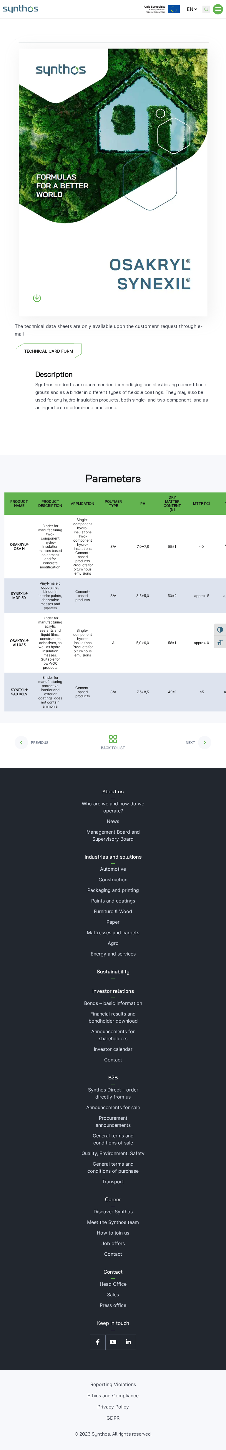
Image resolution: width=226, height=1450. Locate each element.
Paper (113, 922)
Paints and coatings (113, 901)
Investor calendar (113, 1049)
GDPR (113, 1418)
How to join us (113, 1233)
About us (113, 791)
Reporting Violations (113, 1384)
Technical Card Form (48, 351)
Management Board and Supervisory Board (113, 835)
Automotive (113, 869)
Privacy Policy (113, 1407)
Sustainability (113, 971)
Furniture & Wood (113, 911)
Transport (113, 1181)
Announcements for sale (113, 1107)
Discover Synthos (113, 1212)
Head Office (113, 1284)
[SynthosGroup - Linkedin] (128, 1342)
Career (113, 1199)
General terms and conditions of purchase (113, 1167)
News (113, 821)
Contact (113, 1060)
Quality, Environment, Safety (113, 1153)
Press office (113, 1305)
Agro (113, 943)
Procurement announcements (113, 1121)
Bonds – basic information (113, 1003)
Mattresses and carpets (113, 932)
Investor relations (113, 991)
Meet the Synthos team (113, 1222)
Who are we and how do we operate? (113, 807)
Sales (113, 1295)
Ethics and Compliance (113, 1395)
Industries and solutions (113, 857)
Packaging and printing (113, 890)
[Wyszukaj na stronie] (206, 9)
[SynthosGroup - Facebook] (97, 1342)
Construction (113, 879)
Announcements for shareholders (113, 1034)
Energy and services (113, 954)
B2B (113, 1077)
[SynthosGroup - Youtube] (113, 1342)
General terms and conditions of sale (113, 1139)
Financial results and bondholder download (113, 1017)
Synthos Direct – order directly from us (113, 1093)
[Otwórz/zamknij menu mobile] (218, 9)
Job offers (113, 1243)
